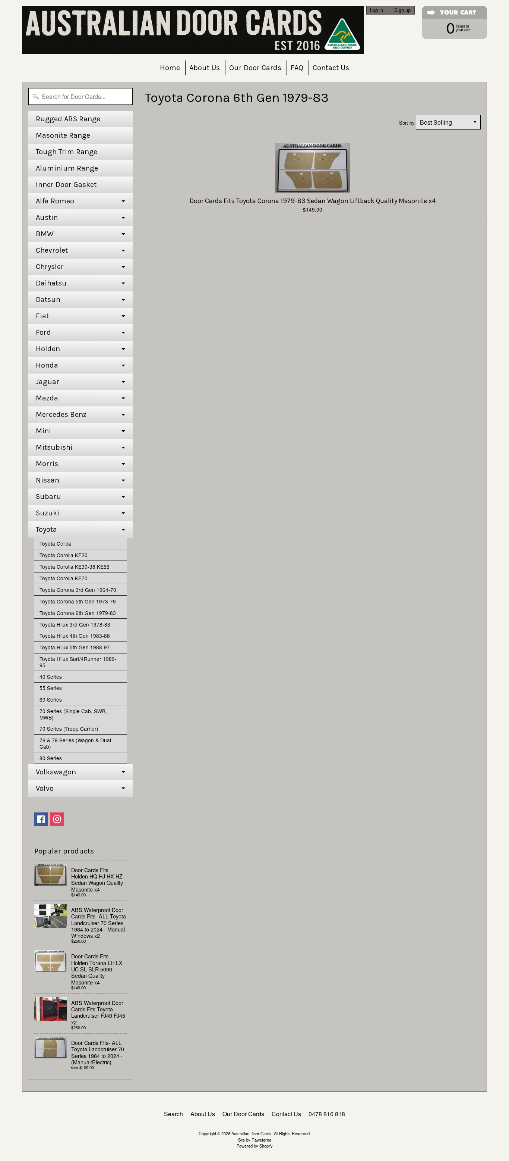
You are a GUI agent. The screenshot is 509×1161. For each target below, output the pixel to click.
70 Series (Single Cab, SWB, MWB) (73, 714)
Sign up (402, 10)
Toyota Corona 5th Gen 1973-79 (77, 601)
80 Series (50, 758)
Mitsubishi (54, 447)
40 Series (50, 676)
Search (173, 1113)
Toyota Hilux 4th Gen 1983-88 (74, 635)
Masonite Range (63, 135)
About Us (204, 67)
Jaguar (47, 381)
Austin (47, 217)
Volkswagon (56, 772)
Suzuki (47, 513)
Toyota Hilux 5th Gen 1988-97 (74, 647)
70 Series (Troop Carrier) (68, 728)
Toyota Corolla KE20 (63, 555)
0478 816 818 (327, 1113)
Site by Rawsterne (254, 1140)
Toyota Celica (55, 543)
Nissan (47, 480)
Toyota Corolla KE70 (63, 578)
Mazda (47, 398)
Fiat (42, 316)
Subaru (48, 496)
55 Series (50, 688)
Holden (48, 348)
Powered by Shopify (255, 1146)
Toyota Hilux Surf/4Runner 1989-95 (78, 661)
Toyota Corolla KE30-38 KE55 (74, 566)
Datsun (48, 299)
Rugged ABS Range (68, 119)
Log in (376, 10)
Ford (43, 332)
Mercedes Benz (61, 414)
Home (170, 67)
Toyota (46, 529)
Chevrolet (52, 250)
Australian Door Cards (251, 1133)
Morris (47, 463)
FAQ (297, 67)
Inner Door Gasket (66, 184)
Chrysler (50, 266)
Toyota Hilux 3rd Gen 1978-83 (74, 624)
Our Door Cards (255, 67)
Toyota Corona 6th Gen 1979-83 (77, 613)
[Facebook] (41, 819)
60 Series (50, 699)
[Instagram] (57, 819)
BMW (45, 234)
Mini (43, 431)
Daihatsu (51, 283)
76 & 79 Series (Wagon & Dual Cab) (75, 743)
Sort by (406, 122)
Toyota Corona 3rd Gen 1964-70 (77, 589)
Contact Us (331, 67)
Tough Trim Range (66, 151)
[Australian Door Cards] (193, 30)
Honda (47, 365)
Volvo (45, 788)
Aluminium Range (67, 168)
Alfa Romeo (55, 201)
